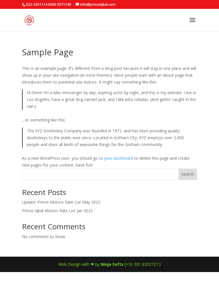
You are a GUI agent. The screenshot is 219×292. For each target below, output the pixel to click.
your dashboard (118, 158)
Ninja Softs (112, 264)
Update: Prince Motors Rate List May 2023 (61, 202)
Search (187, 174)
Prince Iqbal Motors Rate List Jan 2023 (57, 210)
